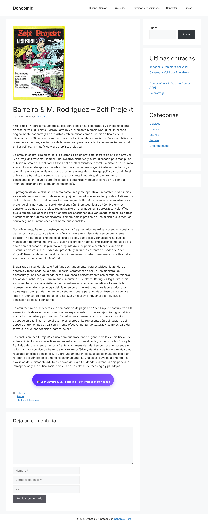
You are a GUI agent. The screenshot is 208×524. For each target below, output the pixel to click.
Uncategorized (159, 145)
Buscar (188, 8)
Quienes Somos (98, 8)
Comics (154, 129)
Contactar (171, 8)
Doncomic (23, 8)
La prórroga (157, 93)
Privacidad (120, 8)
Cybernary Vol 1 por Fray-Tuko (169, 72)
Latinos (21, 393)
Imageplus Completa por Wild (169, 67)
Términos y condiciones (146, 8)
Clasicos (155, 123)
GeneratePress (122, 518)
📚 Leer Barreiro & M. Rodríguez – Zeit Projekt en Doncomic (73, 381)
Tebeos (154, 140)
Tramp (20, 396)
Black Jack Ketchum (28, 400)
